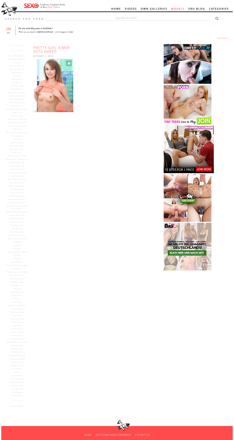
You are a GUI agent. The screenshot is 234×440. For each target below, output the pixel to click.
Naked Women (17, 89)
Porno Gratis (17, 79)
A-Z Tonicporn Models (17, 172)
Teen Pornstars (17, 322)
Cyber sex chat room (17, 119)
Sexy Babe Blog (17, 99)
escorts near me (17, 166)
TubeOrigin (17, 242)
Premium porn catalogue (17, 265)
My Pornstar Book (17, 96)
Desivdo (17, 289)
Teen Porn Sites (17, 225)
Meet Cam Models (17, 186)
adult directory (17, 385)
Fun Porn (17, 76)
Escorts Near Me (17, 69)
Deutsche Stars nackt (17, 252)
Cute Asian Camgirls (17, 126)
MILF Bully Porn (17, 189)
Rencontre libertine (17, 122)
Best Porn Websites (17, 199)
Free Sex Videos (17, 142)
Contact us (142, 435)
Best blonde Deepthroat (17, 212)
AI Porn (17, 372)
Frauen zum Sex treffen (17, 272)
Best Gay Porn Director (17, 109)
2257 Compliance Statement (113, 435)
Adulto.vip (17, 325)
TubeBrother (17, 228)
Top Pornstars (17, 329)
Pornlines (17, 248)
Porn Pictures (17, 106)
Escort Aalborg (17, 332)
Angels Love (17, 112)
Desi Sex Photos (17, 275)
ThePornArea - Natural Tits (17, 159)
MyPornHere (17, 72)
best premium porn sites (17, 132)
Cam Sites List (17, 192)
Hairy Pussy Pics (17, 292)
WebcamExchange (17, 355)
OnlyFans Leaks (17, 282)
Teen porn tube (17, 278)
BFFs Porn (17, 129)
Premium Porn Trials (17, 156)
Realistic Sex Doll (17, 202)
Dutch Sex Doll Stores (17, 238)
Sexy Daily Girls (17, 406)
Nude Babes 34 (17, 162)
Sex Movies (17, 82)
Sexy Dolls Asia (17, 176)
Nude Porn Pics (17, 222)
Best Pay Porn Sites (17, 235)
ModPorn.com (17, 365)
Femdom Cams (17, 339)
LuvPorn (17, 245)
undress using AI (17, 218)
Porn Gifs (17, 62)
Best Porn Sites (17, 149)
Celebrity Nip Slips (17, 102)
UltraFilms (17, 139)
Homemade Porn (17, 66)
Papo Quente (17, 309)
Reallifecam (17, 285)
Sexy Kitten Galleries (17, 92)
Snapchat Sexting (17, 359)
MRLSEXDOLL (17, 352)
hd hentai (17, 268)
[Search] (216, 19)
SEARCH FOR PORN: (25, 18)
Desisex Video (17, 345)
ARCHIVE (222, 38)
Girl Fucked (17, 302)
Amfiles (17, 255)
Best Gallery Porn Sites (17, 342)
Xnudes (17, 299)
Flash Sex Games (17, 312)
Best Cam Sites (17, 349)
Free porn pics (17, 116)
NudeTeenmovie (17, 196)
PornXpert (17, 369)
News (87, 435)
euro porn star (17, 86)
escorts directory (17, 382)
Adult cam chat (17, 169)
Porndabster (17, 136)
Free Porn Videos (17, 146)
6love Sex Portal (17, 319)
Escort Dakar (17, 395)
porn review (17, 389)
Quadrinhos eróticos (17, 305)
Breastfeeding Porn (17, 56)
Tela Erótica (17, 315)
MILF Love (17, 152)
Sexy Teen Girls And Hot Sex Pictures (17, 207)
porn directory (17, 379)
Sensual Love (17, 335)
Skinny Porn (17, 295)
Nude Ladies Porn (17, 215)
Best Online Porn (17, 182)
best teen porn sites (17, 179)
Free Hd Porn (17, 262)
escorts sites (17, 375)
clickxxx (17, 258)
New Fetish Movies (17, 59)
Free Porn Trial (17, 362)
